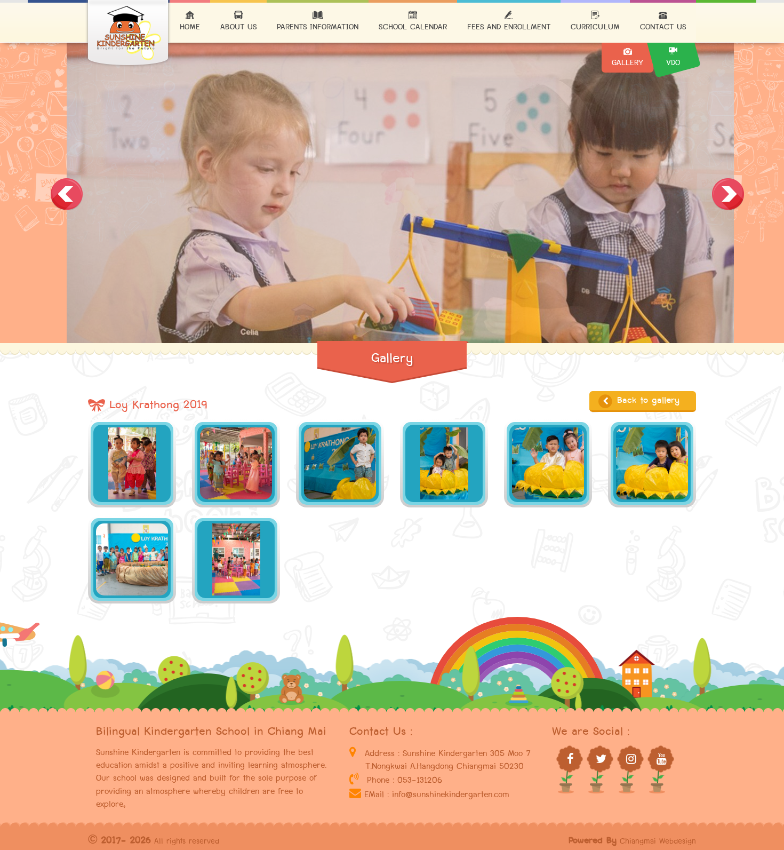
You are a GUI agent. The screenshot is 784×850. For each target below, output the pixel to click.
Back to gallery (646, 401)
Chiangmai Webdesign (658, 841)
